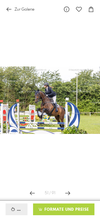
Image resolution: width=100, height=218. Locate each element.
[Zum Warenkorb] (91, 9)
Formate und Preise (66, 210)
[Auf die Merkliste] (79, 9)
